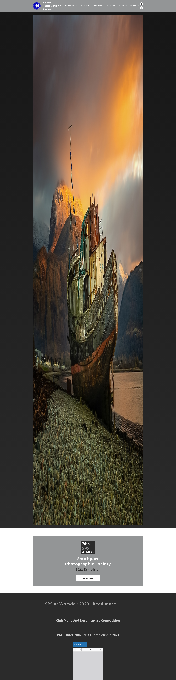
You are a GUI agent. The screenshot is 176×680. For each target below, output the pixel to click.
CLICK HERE (88, 578)
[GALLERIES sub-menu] (126, 6)
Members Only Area (70, 6)
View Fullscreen (79, 644)
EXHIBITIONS (98, 6)
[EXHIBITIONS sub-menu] (104, 6)
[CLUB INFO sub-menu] (138, 6)
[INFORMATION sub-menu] (91, 6)
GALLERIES (121, 6)
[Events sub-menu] (114, 6)
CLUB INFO (133, 6)
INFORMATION (84, 6)
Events (109, 6)
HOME (60, 6)
